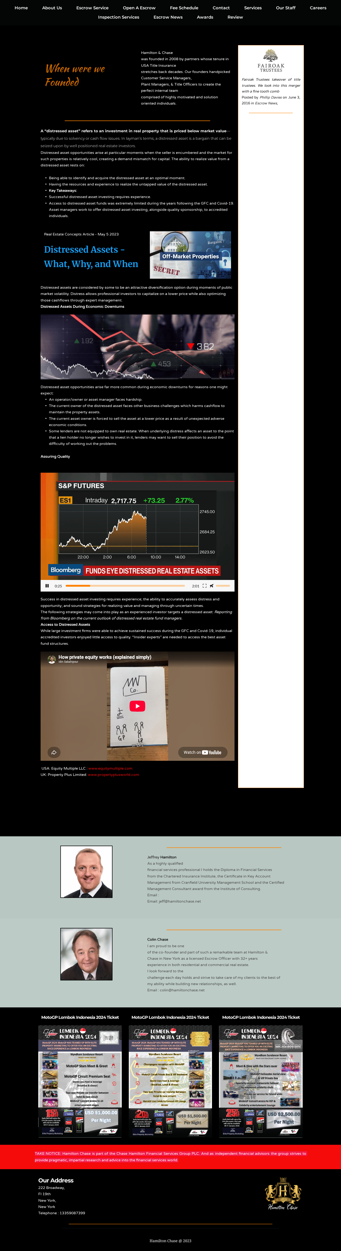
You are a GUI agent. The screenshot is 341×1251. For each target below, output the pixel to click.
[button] (138, 531)
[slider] (125, 586)
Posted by (251, 97)
